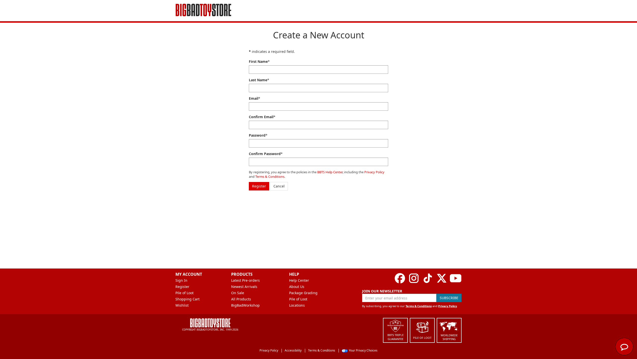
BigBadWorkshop (245, 305)
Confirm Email (261, 116)
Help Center (299, 280)
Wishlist (182, 305)
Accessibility (293, 350)
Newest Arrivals (244, 286)
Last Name (258, 80)
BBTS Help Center (330, 172)
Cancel (279, 186)
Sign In (181, 280)
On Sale (237, 292)
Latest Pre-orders (245, 280)
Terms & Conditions (269, 176)
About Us (296, 286)
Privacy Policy (374, 172)
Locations (297, 305)
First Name (258, 61)
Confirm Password (265, 153)
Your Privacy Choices (363, 350)
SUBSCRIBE (449, 297)
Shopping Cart (187, 299)
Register (259, 186)
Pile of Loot (184, 292)
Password (257, 135)
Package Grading (303, 292)
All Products (241, 299)
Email (253, 98)
